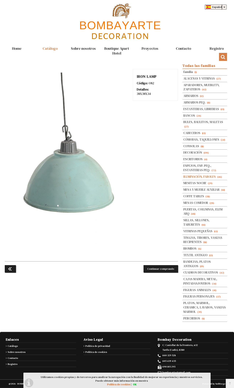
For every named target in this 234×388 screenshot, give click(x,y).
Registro (13, 364)
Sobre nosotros (17, 352)
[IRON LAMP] (68, 254)
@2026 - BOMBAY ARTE (21, 383)
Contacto (13, 358)
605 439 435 (169, 361)
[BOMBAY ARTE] (117, 22)
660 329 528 (169, 355)
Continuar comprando (160, 269)
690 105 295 (168, 366)
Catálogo (13, 346)
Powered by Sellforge (213, 383)
